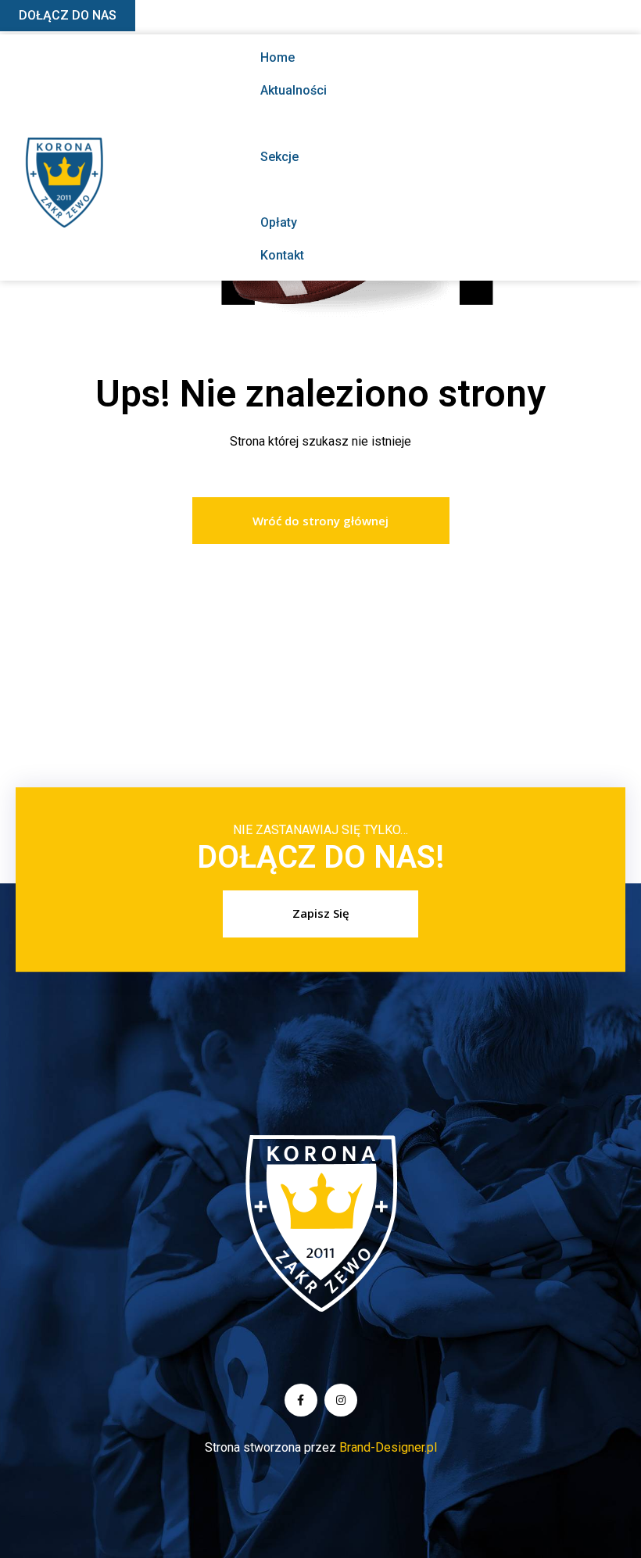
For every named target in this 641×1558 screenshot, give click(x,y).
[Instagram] (340, 1400)
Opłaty (278, 222)
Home (277, 57)
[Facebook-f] (301, 1400)
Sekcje (279, 156)
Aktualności (293, 90)
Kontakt (282, 255)
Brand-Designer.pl (388, 1447)
